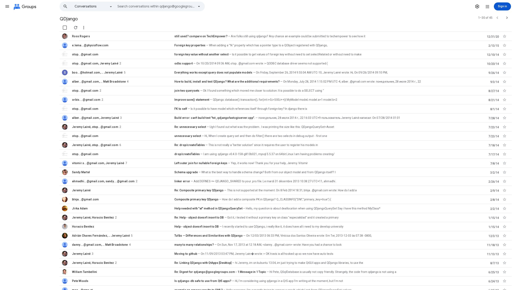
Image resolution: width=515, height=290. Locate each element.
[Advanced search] (199, 6)
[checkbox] (65, 28)
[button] (7, 6)
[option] (93, 6)
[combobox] (156, 6)
